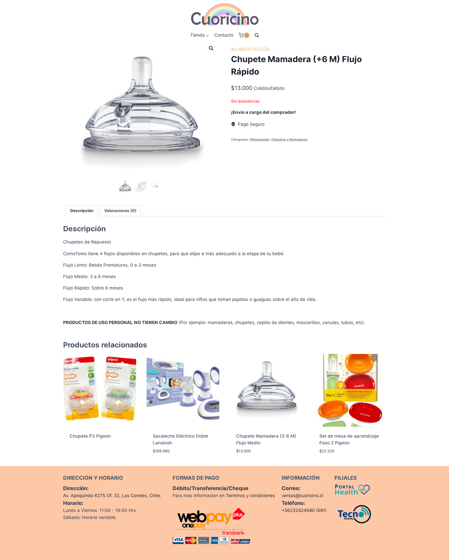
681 (321, 510)
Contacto (223, 35)
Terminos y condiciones (250, 495)
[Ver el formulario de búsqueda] (256, 35)
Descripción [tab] (82, 210)
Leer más (79, 453)
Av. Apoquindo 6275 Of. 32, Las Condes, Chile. (112, 495)
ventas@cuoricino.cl (302, 495)
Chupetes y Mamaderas (289, 139)
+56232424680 (298, 510)
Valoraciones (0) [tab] (120, 210)
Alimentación (250, 49)
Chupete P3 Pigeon (90, 436)
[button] (211, 48)
